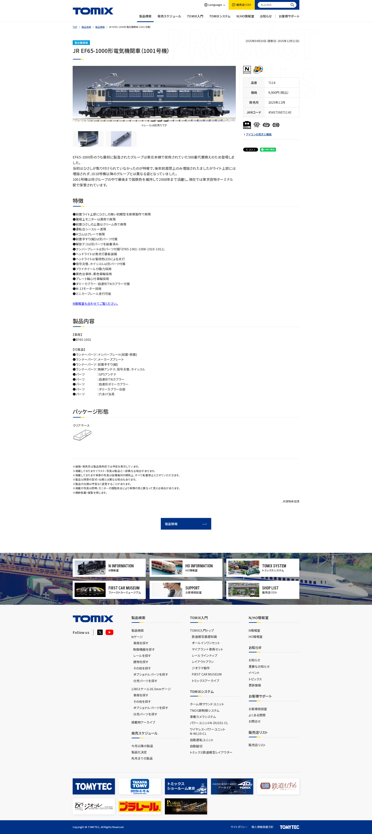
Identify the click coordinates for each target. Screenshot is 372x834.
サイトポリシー (239, 827)
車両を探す (140, 643)
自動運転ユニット (202, 740)
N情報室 (254, 630)
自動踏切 (196, 746)
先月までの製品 (142, 758)
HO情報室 (256, 636)
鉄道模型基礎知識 (204, 636)
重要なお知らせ (259, 666)
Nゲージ (137, 636)
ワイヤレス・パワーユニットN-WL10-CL (207, 731)
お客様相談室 (258, 708)
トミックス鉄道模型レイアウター (211, 752)
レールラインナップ (204, 655)
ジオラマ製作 (201, 668)
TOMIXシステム (220, 16)
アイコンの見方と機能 (259, 134)
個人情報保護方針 (262, 827)
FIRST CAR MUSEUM (207, 674)
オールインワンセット (206, 642)
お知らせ (266, 16)
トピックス (255, 679)
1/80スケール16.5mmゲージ (151, 689)
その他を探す (142, 668)
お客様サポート (289, 16)
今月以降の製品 (142, 746)
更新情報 (255, 685)
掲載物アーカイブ (143, 722)
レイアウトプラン (203, 661)
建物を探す (140, 661)
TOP (75, 26)
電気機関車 (81, 43)
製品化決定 (139, 752)
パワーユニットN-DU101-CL (209, 722)
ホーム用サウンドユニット (207, 704)
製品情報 (100, 26)
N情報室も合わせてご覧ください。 (95, 303)
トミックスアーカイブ (205, 680)
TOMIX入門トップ (202, 630)
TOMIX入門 (195, 16)
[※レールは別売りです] (154, 94)
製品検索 (145, 16)
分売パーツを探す (145, 680)
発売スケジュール (169, 16)
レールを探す (142, 655)
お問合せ (255, 721)
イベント (254, 672)
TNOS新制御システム (205, 710)
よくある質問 (257, 715)
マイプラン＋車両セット (207, 649)
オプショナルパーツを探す (150, 674)
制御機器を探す (144, 649)
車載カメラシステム (203, 716)
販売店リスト (257, 745)
